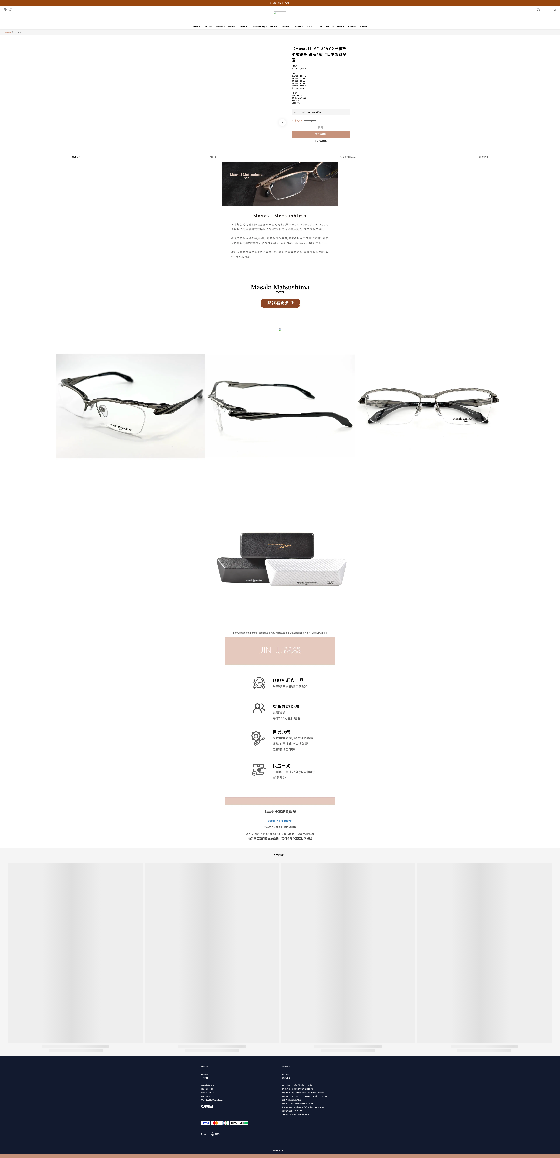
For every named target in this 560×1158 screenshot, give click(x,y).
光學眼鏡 (231, 26)
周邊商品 (340, 26)
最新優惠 (196, 26)
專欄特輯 (363, 26)
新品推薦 (18, 32)
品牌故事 (204, 1074)
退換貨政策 (286, 1078)
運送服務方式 (287, 1074)
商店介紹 (351, 26)
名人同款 (208, 26)
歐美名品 (243, 26)
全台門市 (204, 1078)
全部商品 (8, 32)
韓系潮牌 (285, 26)
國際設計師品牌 (259, 26)
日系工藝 (273, 26)
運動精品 (298, 26)
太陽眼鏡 (219, 26)
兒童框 (309, 26)
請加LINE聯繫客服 (280, 821)
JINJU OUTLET (324, 26)
